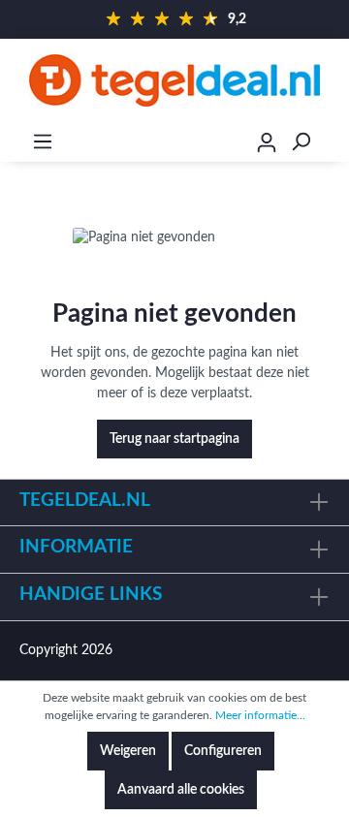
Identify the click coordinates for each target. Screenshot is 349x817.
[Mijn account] (266, 145)
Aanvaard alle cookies (180, 790)
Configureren (223, 751)
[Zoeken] (300, 142)
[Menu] (42, 142)
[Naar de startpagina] (174, 80)
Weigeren (128, 751)
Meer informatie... (260, 715)
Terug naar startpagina (174, 439)
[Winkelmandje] (336, 142)
